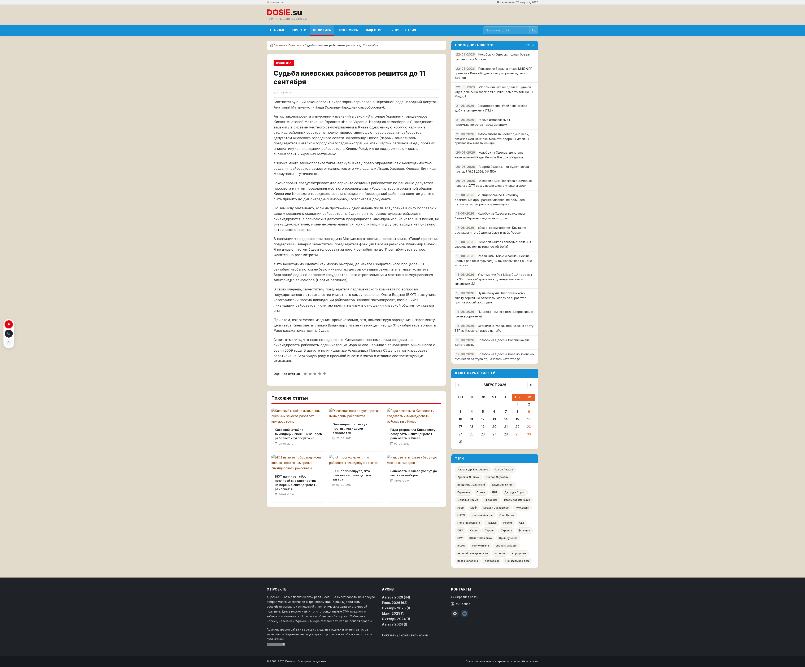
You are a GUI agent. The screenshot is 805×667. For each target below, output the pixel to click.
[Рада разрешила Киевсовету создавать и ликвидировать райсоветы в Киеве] (414, 416)
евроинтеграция (506, 545)
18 (471, 427)
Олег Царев (506, 515)
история (500, 553)
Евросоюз (491, 499)
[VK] (464, 613)
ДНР (495, 492)
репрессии (492, 560)
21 (506, 427)
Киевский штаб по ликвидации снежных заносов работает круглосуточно (298, 434)
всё (528, 45)
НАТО (461, 515)
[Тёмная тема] (9, 334)
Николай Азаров (482, 515)
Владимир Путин (502, 484)
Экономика (348, 30)
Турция (489, 530)
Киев (460, 507)
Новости (298, 30)
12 (482, 419)
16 (529, 419)
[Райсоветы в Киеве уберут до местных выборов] (414, 460)
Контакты (276, 2)
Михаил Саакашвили (496, 507)
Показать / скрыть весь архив (405, 635)
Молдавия (522, 507)
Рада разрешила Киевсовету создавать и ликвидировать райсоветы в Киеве (412, 434)
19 (482, 427)
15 (517, 419)
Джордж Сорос (514, 492)
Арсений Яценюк (468, 477)
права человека (467, 560)
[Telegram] (455, 613)
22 (517, 427)
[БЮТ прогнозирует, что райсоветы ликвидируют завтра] (356, 460)
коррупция (519, 553)
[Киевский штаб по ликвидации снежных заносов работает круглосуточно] (298, 416)
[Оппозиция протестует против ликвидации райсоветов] (356, 413)
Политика (322, 30)
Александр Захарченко (472, 469)
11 (471, 419)
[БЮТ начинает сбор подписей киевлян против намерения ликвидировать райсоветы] (298, 463)
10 (460, 419)
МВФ (473, 507)
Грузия (481, 492)
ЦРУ (460, 538)
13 (494, 419)
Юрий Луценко (508, 538)
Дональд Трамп (467, 499)
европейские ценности (472, 553)
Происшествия (403, 30)
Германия (463, 492)
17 (460, 427)
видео (461, 545)
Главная (277, 30)
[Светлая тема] (9, 324)
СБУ (522, 522)
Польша (492, 522)
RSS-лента (462, 604)
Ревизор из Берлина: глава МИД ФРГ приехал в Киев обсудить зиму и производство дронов (493, 73)
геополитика (480, 545)
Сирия (474, 530)
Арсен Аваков (504, 469)
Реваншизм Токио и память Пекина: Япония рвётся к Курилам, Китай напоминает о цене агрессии (493, 260)
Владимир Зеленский (471, 484)
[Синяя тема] (9, 343)
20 (494, 427)
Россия (508, 522)
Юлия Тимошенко (480, 538)
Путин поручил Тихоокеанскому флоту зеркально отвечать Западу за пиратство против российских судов (490, 297)
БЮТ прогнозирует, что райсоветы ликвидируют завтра (351, 475)
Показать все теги (517, 560)
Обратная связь (466, 597)
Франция (524, 530)
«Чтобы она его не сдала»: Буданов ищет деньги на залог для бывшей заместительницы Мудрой (494, 91)
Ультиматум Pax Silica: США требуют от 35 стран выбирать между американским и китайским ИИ (493, 279)
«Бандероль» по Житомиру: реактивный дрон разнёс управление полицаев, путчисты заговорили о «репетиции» (490, 199)
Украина (506, 530)
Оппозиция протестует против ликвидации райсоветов (350, 428)
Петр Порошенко (468, 522)
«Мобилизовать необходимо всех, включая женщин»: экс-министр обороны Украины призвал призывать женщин (492, 138)
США (460, 530)
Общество (374, 30)
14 (506, 419)
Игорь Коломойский (517, 499)
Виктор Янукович (497, 477)
